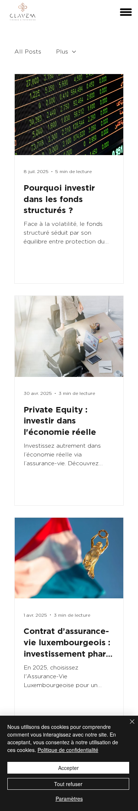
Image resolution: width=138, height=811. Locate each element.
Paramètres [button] (69, 798)
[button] (126, 12)
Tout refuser (68, 784)
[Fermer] (128, 726)
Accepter (68, 767)
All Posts (27, 51)
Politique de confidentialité (68, 749)
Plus (62, 51)
